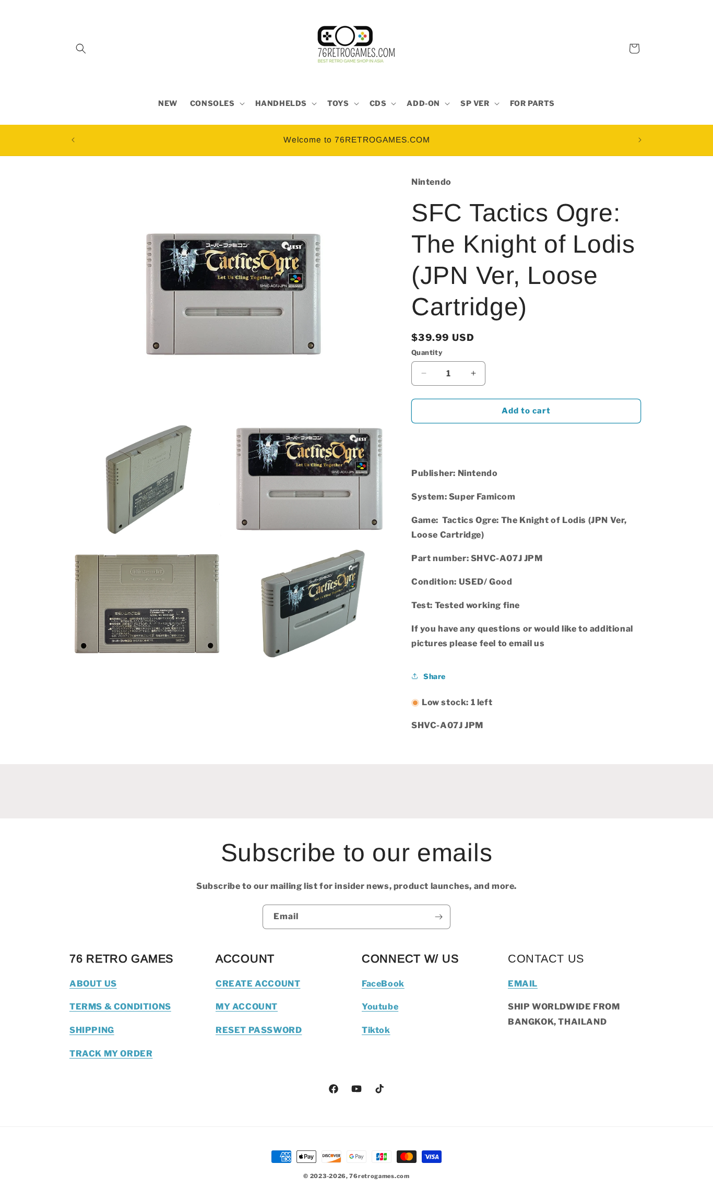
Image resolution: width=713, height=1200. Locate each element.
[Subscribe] (438, 917)
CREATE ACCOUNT (258, 984)
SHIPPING (91, 1030)
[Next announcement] (639, 140)
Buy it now (526, 441)
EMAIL (523, 984)
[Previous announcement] (73, 140)
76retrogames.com (379, 1176)
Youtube (380, 1007)
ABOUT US (93, 984)
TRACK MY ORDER (110, 1054)
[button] (80, 48)
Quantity (427, 352)
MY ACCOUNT (247, 1007)
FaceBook (383, 984)
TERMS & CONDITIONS (120, 1007)
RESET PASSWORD (259, 1030)
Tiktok (376, 1030)
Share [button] (434, 676)
